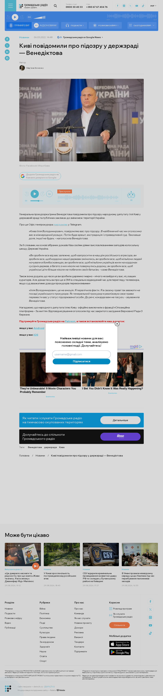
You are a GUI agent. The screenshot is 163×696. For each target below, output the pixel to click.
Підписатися (82, 362)
